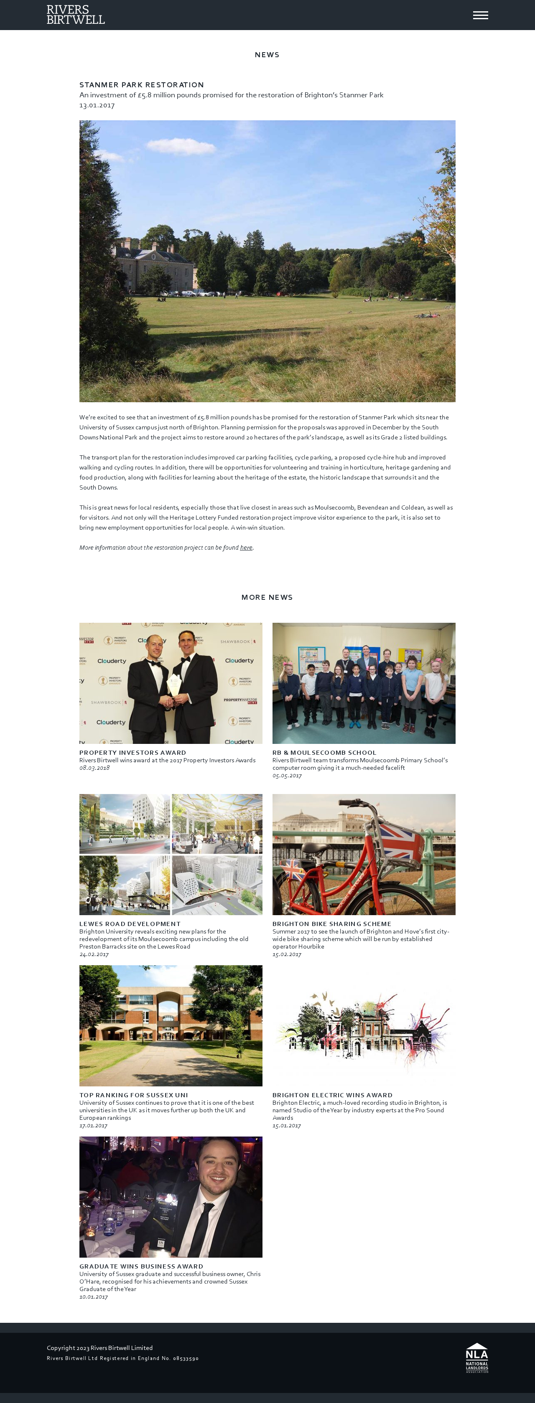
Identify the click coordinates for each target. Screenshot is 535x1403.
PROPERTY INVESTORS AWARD (133, 752)
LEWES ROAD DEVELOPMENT (130, 924)
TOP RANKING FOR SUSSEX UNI (133, 1095)
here (246, 547)
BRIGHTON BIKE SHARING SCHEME (332, 924)
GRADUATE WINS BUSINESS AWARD (141, 1266)
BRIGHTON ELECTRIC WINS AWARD (333, 1095)
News (267, 55)
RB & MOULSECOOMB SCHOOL (325, 752)
